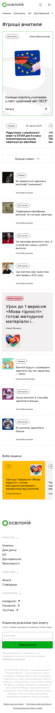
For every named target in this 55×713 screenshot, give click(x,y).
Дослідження (41, 13)
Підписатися (27, 644)
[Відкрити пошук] (40, 4)
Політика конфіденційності (39, 704)
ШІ (29, 13)
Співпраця (9, 584)
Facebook (9, 605)
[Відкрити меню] (49, 4)
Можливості (11, 563)
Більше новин (24, 158)
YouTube (8, 610)
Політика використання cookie (27, 708)
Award (6, 580)
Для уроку (19, 13)
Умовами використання (13, 659)
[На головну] (12, 4)
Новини (6, 13)
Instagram (9, 601)
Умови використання (13, 704)
